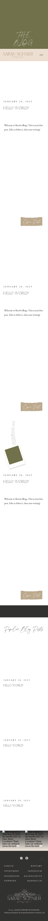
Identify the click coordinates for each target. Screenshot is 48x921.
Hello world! (16, 108)
